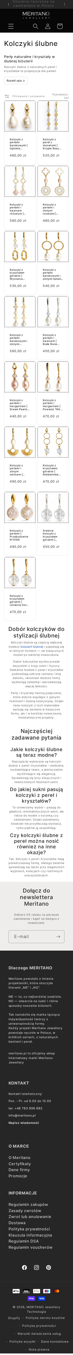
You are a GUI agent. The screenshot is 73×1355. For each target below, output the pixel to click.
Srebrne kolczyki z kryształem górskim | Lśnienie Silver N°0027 (52, 535)
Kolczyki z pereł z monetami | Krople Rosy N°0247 (51, 144)
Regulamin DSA (24, 1241)
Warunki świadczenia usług (39, 1334)
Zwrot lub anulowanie (30, 1216)
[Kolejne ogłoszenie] (64, 4)
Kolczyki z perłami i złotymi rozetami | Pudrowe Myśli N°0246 (52, 209)
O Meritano (20, 1157)
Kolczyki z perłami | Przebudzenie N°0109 (19, 535)
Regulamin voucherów (31, 1247)
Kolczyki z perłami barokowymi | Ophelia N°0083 (18, 144)
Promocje (18, 1176)
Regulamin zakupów (28, 1204)
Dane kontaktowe (55, 1341)
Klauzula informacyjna (30, 1235)
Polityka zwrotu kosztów (45, 1318)
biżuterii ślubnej (32, 646)
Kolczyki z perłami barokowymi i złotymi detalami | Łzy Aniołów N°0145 (19, 340)
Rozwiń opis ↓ (16, 80)
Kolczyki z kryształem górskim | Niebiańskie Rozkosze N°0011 (51, 470)
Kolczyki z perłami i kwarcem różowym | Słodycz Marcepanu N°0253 (17, 209)
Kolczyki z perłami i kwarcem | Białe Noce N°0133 (50, 340)
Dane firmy (19, 1169)
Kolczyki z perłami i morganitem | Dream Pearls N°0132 (18, 405)
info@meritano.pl (22, 1115)
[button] (11, 26)
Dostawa (17, 1223)
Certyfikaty (20, 1163)
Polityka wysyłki (23, 1341)
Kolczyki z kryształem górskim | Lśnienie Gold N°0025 (19, 600)
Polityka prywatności (29, 1229)
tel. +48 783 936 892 (26, 1108)
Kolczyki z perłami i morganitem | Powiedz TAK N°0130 (51, 405)
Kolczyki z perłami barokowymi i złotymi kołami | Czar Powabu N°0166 (52, 274)
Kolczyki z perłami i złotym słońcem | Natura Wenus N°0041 (19, 470)
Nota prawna (39, 1349)
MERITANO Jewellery (43, 1307)
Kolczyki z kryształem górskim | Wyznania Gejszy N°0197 (19, 274)
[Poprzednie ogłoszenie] (8, 4)
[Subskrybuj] (58, 936)
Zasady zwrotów (25, 1210)
